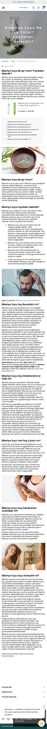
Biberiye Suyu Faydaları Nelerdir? (19, 124)
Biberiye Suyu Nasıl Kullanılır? (28, 300)
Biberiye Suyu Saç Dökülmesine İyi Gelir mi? (23, 130)
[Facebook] (3, 719)
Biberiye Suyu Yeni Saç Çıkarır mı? (20, 132)
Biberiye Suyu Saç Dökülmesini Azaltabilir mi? (22, 136)
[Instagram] (8, 719)
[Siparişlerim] (38, 7)
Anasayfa (5, 61)
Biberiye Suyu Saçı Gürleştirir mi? (19, 139)
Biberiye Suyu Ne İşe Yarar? (17, 122)
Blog (13, 61)
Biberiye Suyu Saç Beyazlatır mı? (19, 127)
